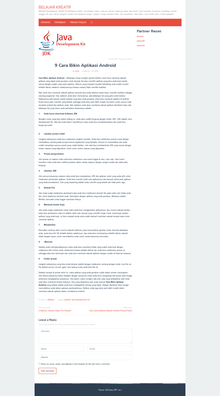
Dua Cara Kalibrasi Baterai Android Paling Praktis (110, 309)
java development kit (81, 299)
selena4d (141, 45)
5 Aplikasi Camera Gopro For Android (55, 309)
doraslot (140, 36)
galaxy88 (141, 40)
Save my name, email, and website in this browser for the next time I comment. (75, 363)
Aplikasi (50, 299)
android (67, 299)
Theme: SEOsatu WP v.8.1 (110, 389)
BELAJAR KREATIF (55, 7)
